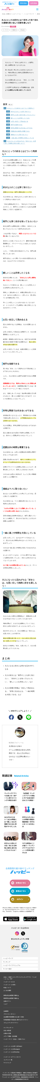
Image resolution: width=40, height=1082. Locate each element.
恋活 (38, 14)
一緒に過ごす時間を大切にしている (20, 138)
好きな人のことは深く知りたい (19, 111)
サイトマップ (7, 1062)
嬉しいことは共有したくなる (18, 118)
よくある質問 (7, 990)
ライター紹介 (7, 969)
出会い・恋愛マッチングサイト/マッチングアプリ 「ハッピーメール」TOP (20, 978)
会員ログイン (7, 1001)
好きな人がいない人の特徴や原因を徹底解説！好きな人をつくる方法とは (28, 822)
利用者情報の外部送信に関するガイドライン (16, 1019)
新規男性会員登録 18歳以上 (11, 998)
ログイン (20, 899)
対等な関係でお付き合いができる (19, 128)
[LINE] (28, 717)
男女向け (23, 30)
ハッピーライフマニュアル (11, 965)
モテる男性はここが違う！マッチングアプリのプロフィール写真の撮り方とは (28, 848)
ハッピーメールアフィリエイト (12, 1057)
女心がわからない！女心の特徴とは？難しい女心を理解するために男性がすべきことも (10, 822)
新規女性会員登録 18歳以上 (11, 995)
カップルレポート (8, 1027)
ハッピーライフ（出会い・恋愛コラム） (15, 1039)
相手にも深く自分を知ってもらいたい (21, 115)
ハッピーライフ (29, 14)
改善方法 (14, 30)
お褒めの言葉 (7, 1033)
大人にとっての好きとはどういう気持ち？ (19, 108)
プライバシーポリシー (10, 1014)
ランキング (6, 962)
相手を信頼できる (14, 125)
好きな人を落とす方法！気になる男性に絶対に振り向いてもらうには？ (10, 847)
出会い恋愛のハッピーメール (11, 14)
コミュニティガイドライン (11, 1022)
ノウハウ (6, 30)
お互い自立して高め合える (17, 121)
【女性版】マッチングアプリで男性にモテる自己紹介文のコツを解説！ (28, 797)
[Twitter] (20, 717)
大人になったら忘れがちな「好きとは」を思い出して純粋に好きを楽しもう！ (20, 142)
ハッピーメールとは (9, 982)
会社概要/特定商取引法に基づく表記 (14, 1017)
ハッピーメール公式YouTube (11, 1052)
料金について (7, 987)
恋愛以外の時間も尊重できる (18, 131)
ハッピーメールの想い (10, 984)
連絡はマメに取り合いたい (17, 134)
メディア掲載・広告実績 (10, 1036)
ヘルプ (5, 1004)
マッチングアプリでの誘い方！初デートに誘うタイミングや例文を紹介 (10, 797)
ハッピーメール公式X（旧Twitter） (13, 1046)
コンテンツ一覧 (8, 1059)
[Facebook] (11, 717)
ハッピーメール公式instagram (12, 1049)
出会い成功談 (7, 1030)
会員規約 (6, 1011)
